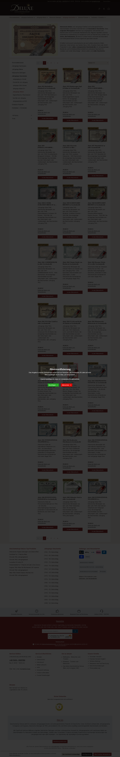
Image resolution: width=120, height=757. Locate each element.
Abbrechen (65, 385)
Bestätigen (52, 385)
